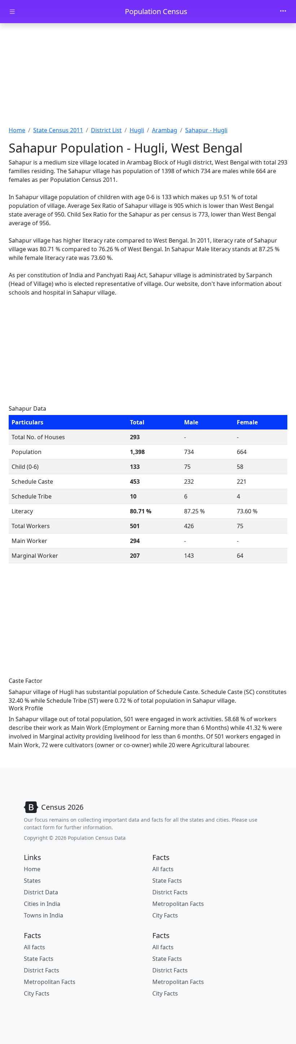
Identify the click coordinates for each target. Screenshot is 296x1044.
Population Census (156, 11)
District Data (41, 892)
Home (17, 130)
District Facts (170, 892)
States (32, 881)
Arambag (164, 130)
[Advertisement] (148, 77)
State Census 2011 (58, 130)
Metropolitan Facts (178, 904)
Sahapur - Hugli (206, 130)
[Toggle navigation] (283, 11)
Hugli (137, 130)
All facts (163, 869)
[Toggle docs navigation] (12, 11)
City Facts (165, 915)
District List (106, 130)
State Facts (167, 881)
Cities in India (42, 904)
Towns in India (43, 915)
